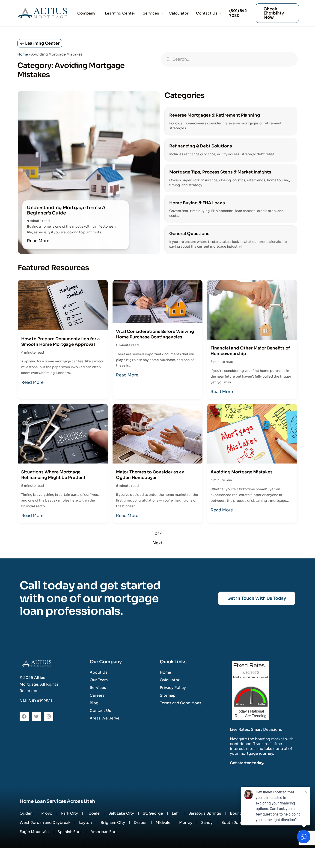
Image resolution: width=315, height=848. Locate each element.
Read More (38, 240)
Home (22, 54)
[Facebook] (24, 716)
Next (157, 543)
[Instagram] (48, 716)
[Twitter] (36, 716)
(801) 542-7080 (239, 13)
